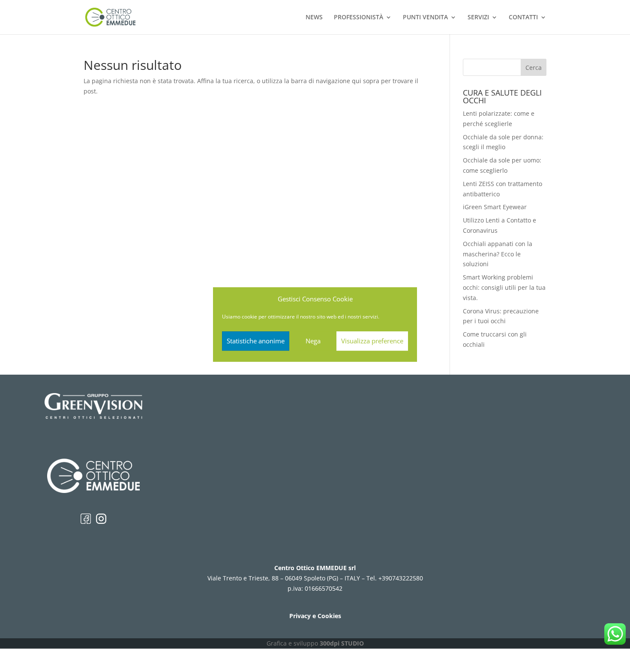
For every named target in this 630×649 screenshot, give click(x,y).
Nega (313, 341)
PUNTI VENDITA (425, 17)
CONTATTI (523, 17)
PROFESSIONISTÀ (358, 17)
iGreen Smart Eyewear (495, 207)
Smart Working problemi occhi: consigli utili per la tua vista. (504, 287)
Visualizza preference (372, 341)
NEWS (314, 17)
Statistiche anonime (256, 341)
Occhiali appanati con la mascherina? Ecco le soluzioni (497, 254)
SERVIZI (478, 17)
